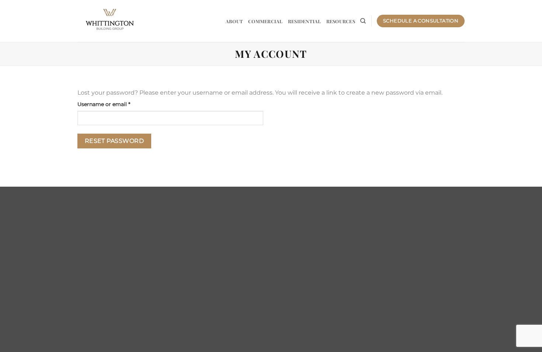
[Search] (363, 21)
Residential (304, 21)
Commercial (265, 21)
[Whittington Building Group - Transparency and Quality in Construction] (109, 21)
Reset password (114, 140)
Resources (340, 21)
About (234, 21)
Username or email (115, 104)
